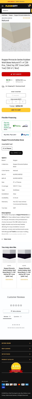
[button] (16, 160)
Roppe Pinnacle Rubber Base (22, 15)
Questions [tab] (16, 316)
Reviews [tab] (6, 316)
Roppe (11, 15)
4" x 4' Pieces (7, 148)
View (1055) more (16, 153)
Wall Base (4, 15)
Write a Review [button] (17, 311)
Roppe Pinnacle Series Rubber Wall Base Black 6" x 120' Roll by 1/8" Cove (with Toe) (9, 272)
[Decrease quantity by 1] (9, 102)
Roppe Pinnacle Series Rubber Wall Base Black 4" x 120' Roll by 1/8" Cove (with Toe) (24, 272)
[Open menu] (2, 6)
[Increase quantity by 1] (23, 102)
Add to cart (16, 110)
